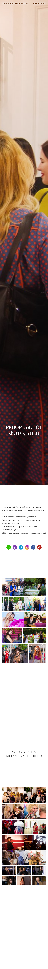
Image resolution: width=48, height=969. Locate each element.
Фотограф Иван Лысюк (15, 3)
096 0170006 (39, 3)
